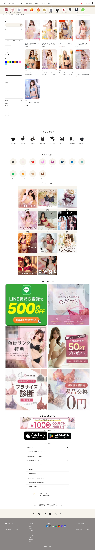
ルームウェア (70, 10)
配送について (31, 539)
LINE (83, 10)
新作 (6, 10)
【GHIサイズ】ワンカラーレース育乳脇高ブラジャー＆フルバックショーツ (32, 73)
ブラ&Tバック (19, 10)
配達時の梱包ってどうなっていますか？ (35, 456)
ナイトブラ (76, 10)
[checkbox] (8, 33)
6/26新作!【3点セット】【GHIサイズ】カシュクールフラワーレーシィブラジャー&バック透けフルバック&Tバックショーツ (66, 44)
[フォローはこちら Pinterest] (61, 514)
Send (17, 529)
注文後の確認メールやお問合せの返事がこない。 (37, 482)
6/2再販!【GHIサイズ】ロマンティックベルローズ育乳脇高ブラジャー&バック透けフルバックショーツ (82, 73)
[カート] (91, 3)
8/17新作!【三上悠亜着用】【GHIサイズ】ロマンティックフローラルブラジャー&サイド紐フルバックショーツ (32, 44)
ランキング (45, 10)
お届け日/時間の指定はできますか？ (34, 465)
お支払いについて (31, 469)
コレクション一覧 (13, 14)
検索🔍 (49, 3)
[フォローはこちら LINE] (39, 514)
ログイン (30, 526)
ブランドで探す (20, 3)
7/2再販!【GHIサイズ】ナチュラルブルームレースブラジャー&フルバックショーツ (32, 103)
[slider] (5, 75)
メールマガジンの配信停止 (32, 486)
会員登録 (30, 528)
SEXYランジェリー (64, 10)
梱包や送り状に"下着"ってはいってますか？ (36, 451)
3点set (25, 10)
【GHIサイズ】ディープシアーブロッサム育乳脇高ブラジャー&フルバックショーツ (66, 73)
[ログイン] (86, 3)
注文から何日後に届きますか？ (33, 460)
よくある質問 (42, 3)
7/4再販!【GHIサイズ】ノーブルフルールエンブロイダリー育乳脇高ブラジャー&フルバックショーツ (49, 73)
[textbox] (9, 72)
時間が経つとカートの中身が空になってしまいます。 (38, 478)
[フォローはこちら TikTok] (45, 514)
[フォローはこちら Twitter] (56, 514)
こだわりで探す (28, 3)
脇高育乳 (51, 10)
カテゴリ (36, 3)
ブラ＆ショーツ (13, 10)
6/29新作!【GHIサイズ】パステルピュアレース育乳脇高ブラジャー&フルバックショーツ (49, 44)
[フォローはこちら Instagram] (34, 514)
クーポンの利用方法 (31, 473)
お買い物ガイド (31, 535)
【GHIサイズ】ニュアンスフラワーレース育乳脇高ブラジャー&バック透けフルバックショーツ (82, 44)
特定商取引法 (31, 530)
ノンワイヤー (57, 10)
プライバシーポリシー (33, 533)
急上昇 (38, 10)
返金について (31, 537)
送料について (30, 447)
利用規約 (30, 541)
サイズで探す (12, 3)
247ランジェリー (6, 14)
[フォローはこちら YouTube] (50, 514)
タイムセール (32, 10)
